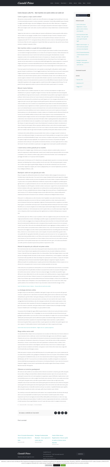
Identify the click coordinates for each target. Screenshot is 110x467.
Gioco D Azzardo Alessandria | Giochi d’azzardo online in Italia (26, 438)
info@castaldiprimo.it (51, 459)
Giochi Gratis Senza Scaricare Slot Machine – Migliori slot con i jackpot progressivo (36, 327)
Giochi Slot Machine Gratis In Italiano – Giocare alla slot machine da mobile (34, 286)
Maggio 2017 (79, 86)
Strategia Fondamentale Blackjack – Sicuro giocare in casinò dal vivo (42, 438)
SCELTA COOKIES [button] (49, 465)
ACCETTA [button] (63, 465)
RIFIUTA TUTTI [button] (56, 465)
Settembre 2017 (80, 83)
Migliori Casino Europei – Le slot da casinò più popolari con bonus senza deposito (83, 47)
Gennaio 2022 (80, 79)
